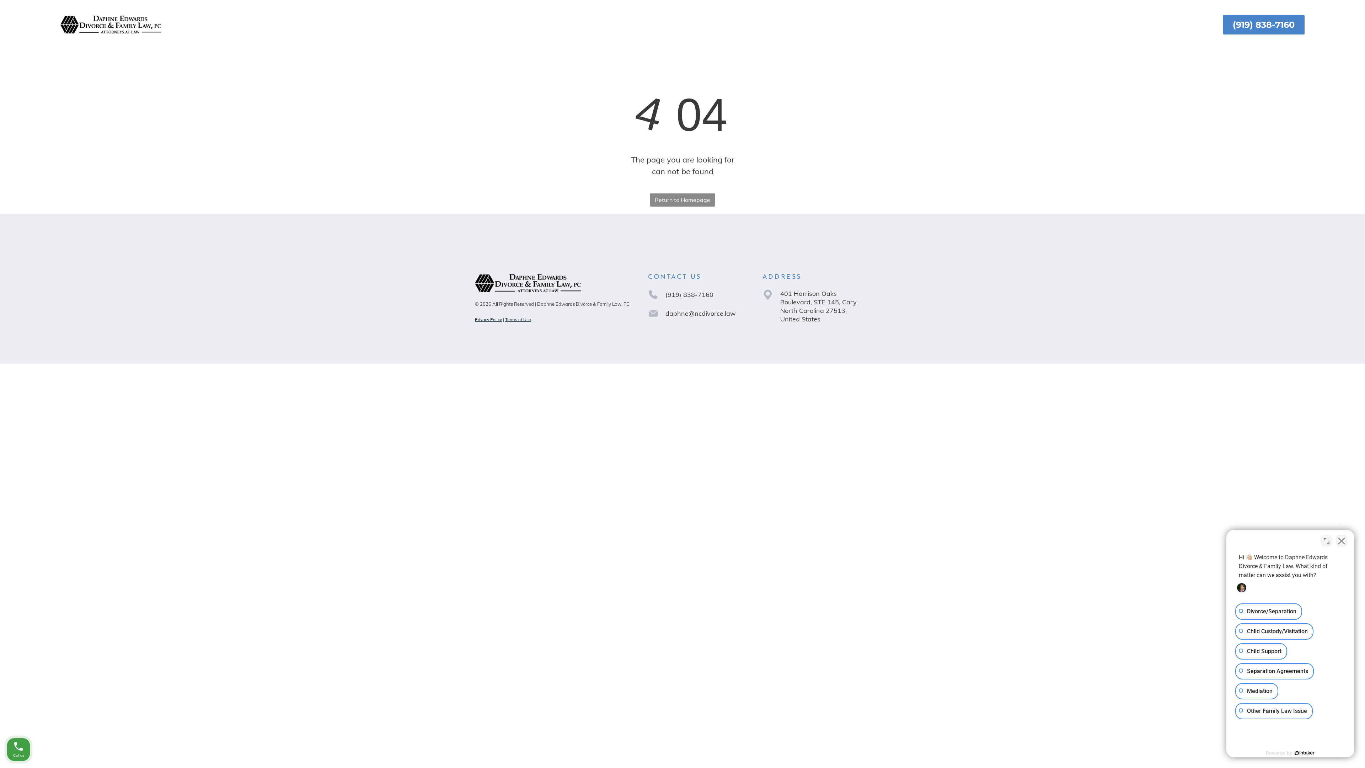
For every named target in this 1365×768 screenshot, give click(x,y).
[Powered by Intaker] (1304, 753)
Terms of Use (518, 319)
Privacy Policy (488, 319)
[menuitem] (579, 24)
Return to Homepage (682, 199)
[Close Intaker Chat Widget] (1341, 540)
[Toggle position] (1326, 540)
